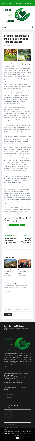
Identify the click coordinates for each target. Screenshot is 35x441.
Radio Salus (8, 414)
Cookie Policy (9, 397)
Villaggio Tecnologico (11, 427)
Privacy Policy (9, 394)
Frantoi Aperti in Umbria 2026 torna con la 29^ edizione (10, 271)
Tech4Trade (8, 421)
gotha (17, 225)
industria (22, 225)
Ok (17, 438)
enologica (12, 225)
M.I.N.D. (6, 389)
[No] (33, 434)
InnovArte (7, 408)
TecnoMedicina (9, 424)
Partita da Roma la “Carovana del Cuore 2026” (23, 271)
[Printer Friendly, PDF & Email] (25, 64)
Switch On (8, 417)
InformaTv (8, 411)
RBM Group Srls (8, 375)
